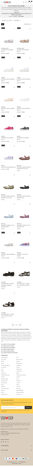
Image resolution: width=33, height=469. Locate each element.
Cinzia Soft (3, 359)
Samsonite (18, 394)
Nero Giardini (19, 359)
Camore (18, 382)
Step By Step (4, 338)
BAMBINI (15, 16)
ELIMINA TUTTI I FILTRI (7, 20)
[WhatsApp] (6, 441)
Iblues (2, 371)
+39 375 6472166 (5, 434)
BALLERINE (21, 16)
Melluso (3, 390)
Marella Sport (4, 380)
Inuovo (2, 392)
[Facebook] (1, 441)
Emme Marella (4, 357)
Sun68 (2, 377)
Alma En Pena (4, 394)
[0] (28, 2)
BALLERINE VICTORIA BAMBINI (8, 344)
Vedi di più (16, 12)
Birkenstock (19, 369)
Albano (18, 367)
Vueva (2, 384)
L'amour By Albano (5, 365)
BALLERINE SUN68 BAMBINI (7, 349)
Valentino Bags (4, 378)
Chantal (18, 377)
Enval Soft (3, 373)
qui (5, 411)
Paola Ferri (18, 380)
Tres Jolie (18, 386)
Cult (17, 357)
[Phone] (8, 441)
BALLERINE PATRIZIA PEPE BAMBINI (9, 352)
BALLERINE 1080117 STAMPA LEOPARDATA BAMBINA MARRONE (7, 285)
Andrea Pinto (4, 382)
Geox (17, 378)
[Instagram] (3, 441)
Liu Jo (2, 369)
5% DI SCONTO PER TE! (7, 400)
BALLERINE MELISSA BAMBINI (8, 347)
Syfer (19, 463)
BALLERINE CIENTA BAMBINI (7, 346)
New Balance (19, 363)
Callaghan (18, 365)
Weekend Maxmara (5, 375)
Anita (2, 363)
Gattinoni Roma (20, 392)
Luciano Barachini (5, 388)
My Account (4, 450)
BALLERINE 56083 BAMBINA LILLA (8, 167)
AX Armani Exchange (21, 375)
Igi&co (17, 373)
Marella (18, 361)
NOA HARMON (19, 390)
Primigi (2, 361)
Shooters (18, 388)
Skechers (3, 386)
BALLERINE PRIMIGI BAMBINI (7, 351)
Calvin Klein (19, 371)
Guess (17, 384)
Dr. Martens (3, 367)
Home (10, 16)
